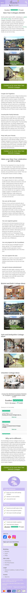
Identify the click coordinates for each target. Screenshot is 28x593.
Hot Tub (25, 27)
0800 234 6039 (15, 5)
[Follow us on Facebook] (5, 537)
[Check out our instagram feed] (14, 537)
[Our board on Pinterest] (9, 537)
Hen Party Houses (9, 562)
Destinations (8, 560)
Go (16, 544)
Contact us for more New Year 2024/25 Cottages (14, 86)
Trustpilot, (8, 395)
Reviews (7, 551)
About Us (7, 576)
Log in (6, 553)
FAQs (6, 555)
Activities (7, 564)
